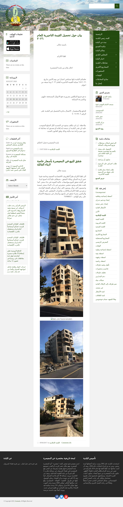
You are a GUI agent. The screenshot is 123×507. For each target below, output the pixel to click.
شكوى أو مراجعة (104, 160)
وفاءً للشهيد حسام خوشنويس (106, 299)
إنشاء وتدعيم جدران (102, 200)
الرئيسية (99, 34)
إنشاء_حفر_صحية (102, 204)
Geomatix (17, 501)
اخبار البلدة (100, 59)
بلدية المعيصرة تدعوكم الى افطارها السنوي (15, 149)
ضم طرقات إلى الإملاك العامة (106, 284)
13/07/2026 (43, 149)
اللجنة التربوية (100, 223)
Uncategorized (100, 192)
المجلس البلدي (101, 55)
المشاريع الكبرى (102, 67)
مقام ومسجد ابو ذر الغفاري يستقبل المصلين (16, 144)
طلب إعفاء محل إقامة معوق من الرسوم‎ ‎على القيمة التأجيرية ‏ (106, 172)
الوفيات (99, 75)
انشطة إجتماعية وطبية (103, 250)
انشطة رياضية (100, 261)
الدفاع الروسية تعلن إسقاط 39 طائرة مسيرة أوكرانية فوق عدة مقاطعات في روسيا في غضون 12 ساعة (15, 253)
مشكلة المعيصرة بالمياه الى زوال (16, 155)
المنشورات (100, 71)
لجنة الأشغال (100, 292)
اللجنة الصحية (100, 227)
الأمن (97, 211)
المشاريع (99, 230)
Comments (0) (66, 443)
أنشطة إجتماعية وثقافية (104, 196)
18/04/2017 (43, 443)
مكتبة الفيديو (101, 46)
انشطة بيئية (100, 253)
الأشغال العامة (101, 208)
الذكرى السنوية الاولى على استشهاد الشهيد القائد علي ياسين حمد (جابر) (16, 168)
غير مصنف (99, 288)
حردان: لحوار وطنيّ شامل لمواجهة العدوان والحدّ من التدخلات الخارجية (16, 266)
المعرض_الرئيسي (102, 242)
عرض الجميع (100, 178)
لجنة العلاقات (100, 295)
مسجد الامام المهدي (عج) (104, 104)
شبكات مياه (100, 280)
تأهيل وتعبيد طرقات (102, 265)
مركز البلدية (100, 122)
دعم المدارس (100, 276)
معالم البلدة (100, 50)
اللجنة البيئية (100, 219)
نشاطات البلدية (102, 63)
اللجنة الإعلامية (54, 149)
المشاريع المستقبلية (102, 238)
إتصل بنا (99, 83)
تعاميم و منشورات (102, 269)
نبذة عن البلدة (101, 42)
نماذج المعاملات (102, 79)
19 (14, 99)
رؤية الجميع (100, 129)
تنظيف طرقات (101, 272)
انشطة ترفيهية (101, 257)
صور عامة (99, 116)
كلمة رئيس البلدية (103, 38)
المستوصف (100, 110)
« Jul (7, 112)
